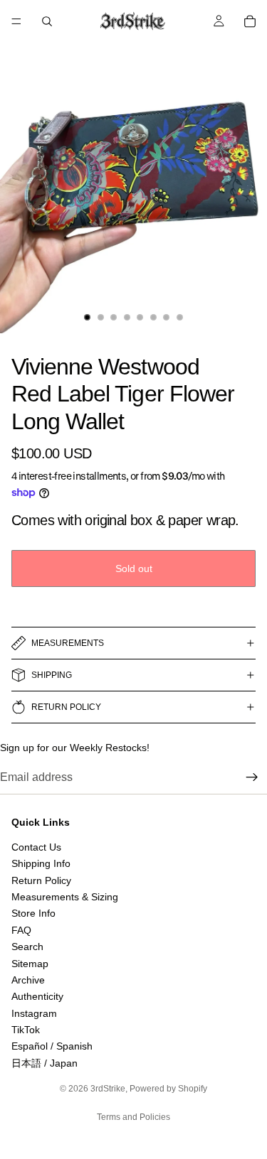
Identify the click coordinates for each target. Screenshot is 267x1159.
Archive (28, 980)
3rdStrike (107, 1089)
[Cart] (250, 21)
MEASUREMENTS (67, 643)
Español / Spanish (52, 1046)
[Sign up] (252, 777)
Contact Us (36, 847)
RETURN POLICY (66, 707)
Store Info (33, 914)
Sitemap (29, 963)
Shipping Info (40, 863)
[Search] (47, 21)
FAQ (21, 930)
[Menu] (16, 21)
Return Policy (41, 880)
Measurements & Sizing (64, 896)
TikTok (25, 1029)
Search (27, 946)
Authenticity (37, 997)
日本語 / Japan (44, 1063)
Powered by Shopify (168, 1089)
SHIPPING (51, 675)
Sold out (133, 568)
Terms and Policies (133, 1117)
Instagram (34, 1013)
